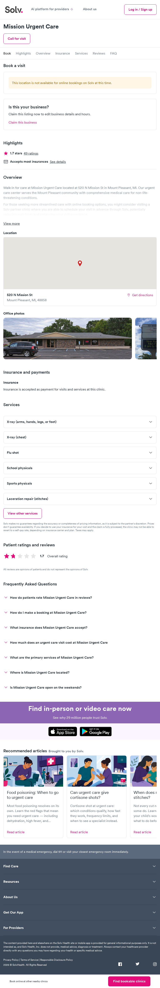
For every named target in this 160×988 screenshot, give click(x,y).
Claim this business (23, 122)
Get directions (142, 295)
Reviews (99, 53)
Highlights (23, 53)
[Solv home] (13, 10)
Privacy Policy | (11, 959)
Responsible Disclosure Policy (56, 959)
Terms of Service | (30, 959)
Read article (16, 832)
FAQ (113, 53)
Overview (43, 53)
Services (81, 53)
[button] (67, 338)
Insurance (62, 53)
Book (7, 53)
